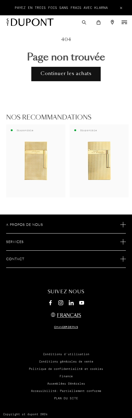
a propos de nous (24, 224)
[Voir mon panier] (98, 22)
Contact (15, 259)
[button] (84, 22)
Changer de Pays (66, 327)
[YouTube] (81, 303)
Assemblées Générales (66, 384)
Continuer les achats (66, 73)
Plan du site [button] (66, 398)
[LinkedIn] (71, 303)
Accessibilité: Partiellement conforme (66, 391)
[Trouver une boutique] (112, 22)
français (69, 315)
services (15, 242)
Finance (66, 376)
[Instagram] (60, 303)
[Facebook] (50, 303)
